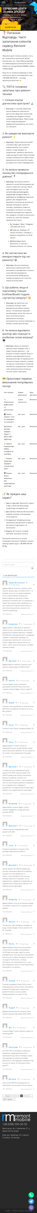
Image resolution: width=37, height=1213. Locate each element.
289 (4, 1099)
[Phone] (31, 1195)
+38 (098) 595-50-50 (14, 1124)
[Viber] (31, 1207)
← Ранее (6, 1096)
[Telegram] (31, 1201)
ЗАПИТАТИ (10, 27)
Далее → (11, 1099)
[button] (34, 3)
